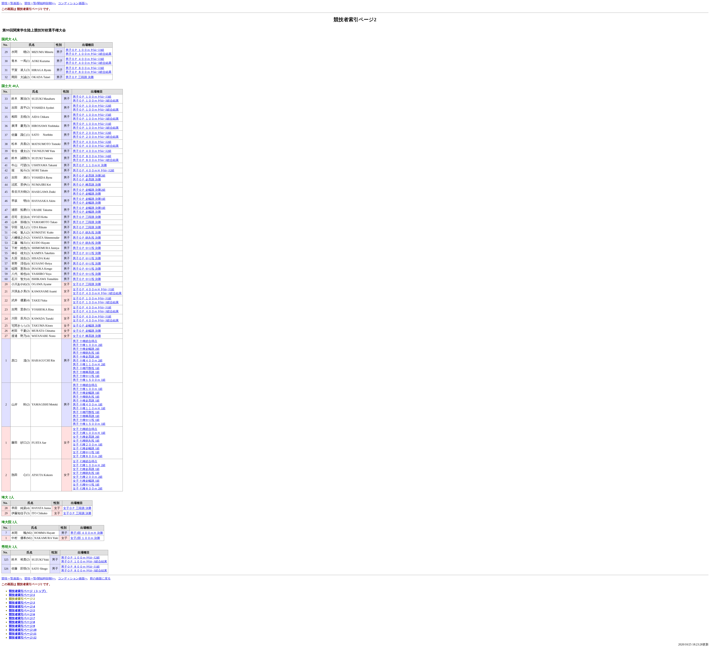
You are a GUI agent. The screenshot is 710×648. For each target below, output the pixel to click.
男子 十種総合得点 (85, 341)
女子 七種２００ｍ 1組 (87, 444)
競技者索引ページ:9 (22, 625)
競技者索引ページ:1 (22, 594)
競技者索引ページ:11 (22, 633)
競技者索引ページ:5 (22, 610)
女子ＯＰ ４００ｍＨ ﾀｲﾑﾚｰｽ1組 (93, 289)
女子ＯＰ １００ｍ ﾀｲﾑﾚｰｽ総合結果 (96, 302)
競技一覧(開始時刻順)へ (40, 3)
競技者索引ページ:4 (22, 606)
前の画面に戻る (100, 578)
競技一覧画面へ (11, 3)
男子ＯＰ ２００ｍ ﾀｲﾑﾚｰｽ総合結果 (96, 136)
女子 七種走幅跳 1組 (86, 448)
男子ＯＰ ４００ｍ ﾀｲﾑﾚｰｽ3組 (85, 59)
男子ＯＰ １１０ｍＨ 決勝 (90, 165)
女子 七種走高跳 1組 (86, 469)
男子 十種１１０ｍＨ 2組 (89, 364)
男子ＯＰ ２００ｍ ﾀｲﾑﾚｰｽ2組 (92, 132)
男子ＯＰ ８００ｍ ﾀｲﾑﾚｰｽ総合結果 (88, 72)
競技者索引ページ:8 (22, 622)
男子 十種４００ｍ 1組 (87, 404)
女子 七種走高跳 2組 (86, 436)
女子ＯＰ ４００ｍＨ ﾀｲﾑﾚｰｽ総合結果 (97, 293)
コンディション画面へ (73, 3)
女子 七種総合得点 (85, 429)
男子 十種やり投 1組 (86, 376)
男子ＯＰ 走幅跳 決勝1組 (89, 198)
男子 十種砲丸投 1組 (86, 352)
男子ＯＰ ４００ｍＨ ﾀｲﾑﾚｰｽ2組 (93, 170)
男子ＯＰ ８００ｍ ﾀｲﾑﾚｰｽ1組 (80, 566)
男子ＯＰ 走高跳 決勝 (87, 179)
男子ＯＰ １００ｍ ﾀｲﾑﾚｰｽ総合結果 (88, 53)
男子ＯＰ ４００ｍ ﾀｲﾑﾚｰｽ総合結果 (88, 62)
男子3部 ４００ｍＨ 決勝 (86, 532)
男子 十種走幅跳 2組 (86, 348)
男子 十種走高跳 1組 (86, 400)
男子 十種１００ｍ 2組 (87, 345)
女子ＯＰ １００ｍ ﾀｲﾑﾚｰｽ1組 (92, 298)
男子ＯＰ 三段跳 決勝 (80, 77)
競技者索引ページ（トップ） (28, 591)
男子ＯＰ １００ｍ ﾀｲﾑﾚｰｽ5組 (92, 114)
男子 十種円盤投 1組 (86, 368)
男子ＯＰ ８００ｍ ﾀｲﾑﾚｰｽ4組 (92, 156)
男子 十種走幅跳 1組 (86, 392)
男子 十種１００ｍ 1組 (87, 388)
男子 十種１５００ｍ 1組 (89, 379)
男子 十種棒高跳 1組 (86, 372)
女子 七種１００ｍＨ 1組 (89, 432)
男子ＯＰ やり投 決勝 (87, 248)
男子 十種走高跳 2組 (86, 356)
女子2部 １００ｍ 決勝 (85, 538)
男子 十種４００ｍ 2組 (87, 360)
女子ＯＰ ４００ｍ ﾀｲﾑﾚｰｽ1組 (92, 307)
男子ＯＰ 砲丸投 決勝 (87, 232)
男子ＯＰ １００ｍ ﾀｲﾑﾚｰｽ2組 (92, 105)
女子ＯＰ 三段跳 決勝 (87, 284)
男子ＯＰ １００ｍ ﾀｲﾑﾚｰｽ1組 (92, 123)
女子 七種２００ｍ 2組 (87, 476)
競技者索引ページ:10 (22, 629)
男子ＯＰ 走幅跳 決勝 (87, 193)
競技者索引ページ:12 (22, 637)
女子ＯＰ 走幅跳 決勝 (87, 325)
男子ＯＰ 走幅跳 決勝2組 (89, 189)
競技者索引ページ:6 (22, 614)
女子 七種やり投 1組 (86, 452)
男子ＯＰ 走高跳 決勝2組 (89, 175)
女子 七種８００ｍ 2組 (87, 456)
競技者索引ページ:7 (22, 618)
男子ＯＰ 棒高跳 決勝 (87, 184)
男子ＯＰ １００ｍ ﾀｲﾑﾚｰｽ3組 (85, 50)
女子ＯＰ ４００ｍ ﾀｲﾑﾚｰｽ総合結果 (96, 311)
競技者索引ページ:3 (22, 602)
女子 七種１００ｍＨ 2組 (89, 465)
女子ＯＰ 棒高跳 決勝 (87, 335)
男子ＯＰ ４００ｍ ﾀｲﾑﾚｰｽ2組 (92, 142)
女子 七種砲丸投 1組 (86, 440)
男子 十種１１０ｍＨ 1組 (89, 408)
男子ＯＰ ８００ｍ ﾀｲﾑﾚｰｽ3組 (85, 68)
